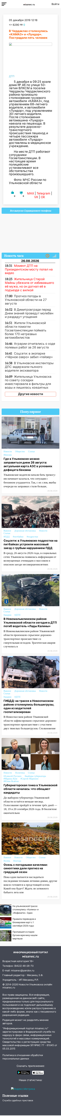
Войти (55, 4)
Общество (20, 451)
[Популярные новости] (54, 256)
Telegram (43, 193)
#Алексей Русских (12, 776)
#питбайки (18, 537)
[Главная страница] (29, 4)
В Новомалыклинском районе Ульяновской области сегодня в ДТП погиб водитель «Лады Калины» (30, 622)
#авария (7, 615)
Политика (20, 773)
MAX (30, 193)
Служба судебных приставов (17, 1100)
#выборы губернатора (35, 776)
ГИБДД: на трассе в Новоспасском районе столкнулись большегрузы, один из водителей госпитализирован (29, 706)
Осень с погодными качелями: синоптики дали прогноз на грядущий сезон (26, 868)
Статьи (31, 451)
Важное (7, 531)
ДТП (11, 76)
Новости (8, 451)
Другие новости (30, 394)
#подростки (32, 537)
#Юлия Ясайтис (11, 781)
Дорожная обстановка (25, 531)
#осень (7, 861)
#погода (17, 861)
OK (43, 197)
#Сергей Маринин (29, 779)
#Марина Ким (10, 779)
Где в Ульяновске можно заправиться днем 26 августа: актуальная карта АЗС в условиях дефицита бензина (28, 464)
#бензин (8, 455)
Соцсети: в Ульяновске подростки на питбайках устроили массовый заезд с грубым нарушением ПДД (30, 544)
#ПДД (7, 537)
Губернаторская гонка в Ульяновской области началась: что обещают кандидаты (30, 788)
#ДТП (17, 615)
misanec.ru (8, 987)
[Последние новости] (47, 256)
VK (36, 197)
